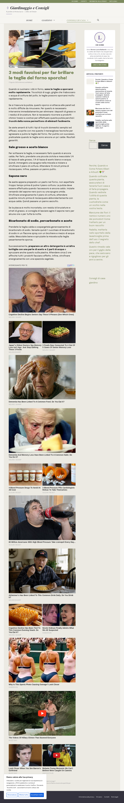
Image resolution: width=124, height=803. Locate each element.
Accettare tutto (37, 795)
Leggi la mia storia (100, 65)
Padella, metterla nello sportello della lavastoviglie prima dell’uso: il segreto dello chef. (99, 236)
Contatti (84, 1)
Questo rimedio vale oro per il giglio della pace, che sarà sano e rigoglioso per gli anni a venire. (99, 253)
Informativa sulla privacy (98, 1)
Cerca (92, 141)
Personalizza (12, 795)
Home (29, 20)
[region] (25, 786)
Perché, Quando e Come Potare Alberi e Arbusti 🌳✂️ (99, 169)
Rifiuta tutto (23, 795)
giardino (47, 20)
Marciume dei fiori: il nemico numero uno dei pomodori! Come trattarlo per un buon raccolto (99, 219)
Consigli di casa (76, 20)
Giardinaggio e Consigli (29, 8)
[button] (98, 20)
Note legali (113, 1)
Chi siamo (75, 1)
